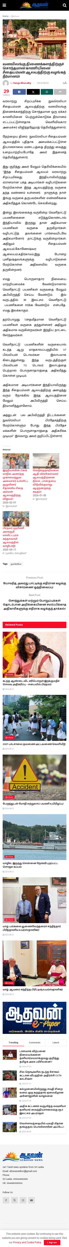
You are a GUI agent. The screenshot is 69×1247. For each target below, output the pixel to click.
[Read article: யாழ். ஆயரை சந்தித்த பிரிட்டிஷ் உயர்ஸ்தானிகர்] (34, 963)
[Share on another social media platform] (60, 92)
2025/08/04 (42, 83)
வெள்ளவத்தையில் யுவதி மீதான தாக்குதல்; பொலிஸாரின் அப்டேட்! (41, 1125)
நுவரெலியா (16, 564)
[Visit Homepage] (34, 5)
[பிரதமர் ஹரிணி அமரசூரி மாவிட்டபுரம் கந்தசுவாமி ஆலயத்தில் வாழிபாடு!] (16, 518)
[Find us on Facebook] (6, 1200)
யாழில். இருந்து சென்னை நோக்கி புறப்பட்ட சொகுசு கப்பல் (30, 865)
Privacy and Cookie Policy (27, 1242)
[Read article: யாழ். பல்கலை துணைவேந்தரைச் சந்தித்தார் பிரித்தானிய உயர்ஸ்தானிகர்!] (34, 900)
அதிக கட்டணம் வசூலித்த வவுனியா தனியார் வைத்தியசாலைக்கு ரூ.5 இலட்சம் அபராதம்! (42, 1109)
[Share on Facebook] (19, 92)
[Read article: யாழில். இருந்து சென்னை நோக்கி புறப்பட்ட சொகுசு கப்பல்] (34, 837)
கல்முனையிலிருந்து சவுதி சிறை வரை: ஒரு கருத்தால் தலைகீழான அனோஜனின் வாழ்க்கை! (41, 1092)
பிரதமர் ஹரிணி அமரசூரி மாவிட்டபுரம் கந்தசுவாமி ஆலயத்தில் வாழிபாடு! (13, 537)
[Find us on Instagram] (23, 1200)
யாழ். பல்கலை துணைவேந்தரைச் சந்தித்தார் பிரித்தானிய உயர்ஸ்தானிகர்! (32, 928)
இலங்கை (15, 16)
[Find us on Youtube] (31, 1200)
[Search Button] (64, 5)
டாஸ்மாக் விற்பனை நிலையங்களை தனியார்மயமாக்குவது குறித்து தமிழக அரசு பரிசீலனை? (39, 1056)
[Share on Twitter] (33, 92)
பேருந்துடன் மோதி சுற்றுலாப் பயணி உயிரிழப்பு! (33, 804)
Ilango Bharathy (22, 83)
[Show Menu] (4, 5)
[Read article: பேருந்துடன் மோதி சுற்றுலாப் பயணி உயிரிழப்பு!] (34, 777)
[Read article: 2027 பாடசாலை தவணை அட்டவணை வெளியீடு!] (34, 718)
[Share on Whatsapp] (47, 92)
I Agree (52, 1242)
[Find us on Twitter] (14, 1200)
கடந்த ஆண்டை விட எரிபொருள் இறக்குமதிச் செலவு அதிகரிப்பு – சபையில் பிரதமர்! (31, 683)
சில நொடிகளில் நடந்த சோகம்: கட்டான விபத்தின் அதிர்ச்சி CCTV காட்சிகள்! (40, 1075)
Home (5, 16)
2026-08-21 (9, 689)
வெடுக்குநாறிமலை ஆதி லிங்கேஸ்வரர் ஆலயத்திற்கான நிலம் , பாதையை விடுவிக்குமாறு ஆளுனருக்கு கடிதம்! (46, 481)
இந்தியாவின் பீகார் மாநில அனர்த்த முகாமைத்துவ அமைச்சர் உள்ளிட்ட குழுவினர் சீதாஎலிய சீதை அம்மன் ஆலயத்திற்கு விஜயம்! (15, 485)
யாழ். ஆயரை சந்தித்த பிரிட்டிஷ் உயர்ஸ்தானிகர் (33, 990)
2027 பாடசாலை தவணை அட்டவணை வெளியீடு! (34, 744)
